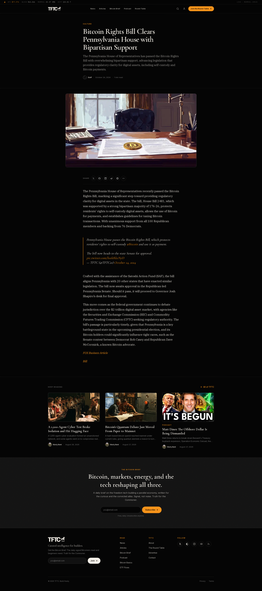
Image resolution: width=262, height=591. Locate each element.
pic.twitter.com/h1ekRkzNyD (105, 258)
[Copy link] (123, 178)
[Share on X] (93, 178)
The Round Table (156, 548)
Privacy (203, 581)
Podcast (127, 9)
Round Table (140, 9)
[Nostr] (187, 544)
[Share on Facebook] (99, 178)
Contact (152, 557)
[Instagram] (194, 544)
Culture (87, 24)
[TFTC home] (54, 9)
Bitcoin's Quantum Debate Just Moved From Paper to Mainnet (129, 429)
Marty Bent (57, 445)
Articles (102, 9)
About (151, 543)
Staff (90, 77)
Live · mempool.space (247, 2)
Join (92, 560)
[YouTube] (201, 544)
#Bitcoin (132, 244)
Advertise (153, 553)
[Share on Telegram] (117, 178)
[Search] (177, 8)
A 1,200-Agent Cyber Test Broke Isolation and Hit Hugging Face (69, 429)
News (92, 9)
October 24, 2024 (125, 263)
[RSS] (208, 544)
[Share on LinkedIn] (105, 178)
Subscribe (150, 510)
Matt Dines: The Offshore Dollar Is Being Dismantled (184, 431)
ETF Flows (124, 567)
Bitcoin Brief (115, 9)
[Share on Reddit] (111, 178)
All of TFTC (208, 387)
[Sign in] (184, 8)
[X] (180, 544)
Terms (211, 581)
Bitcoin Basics (126, 562)
